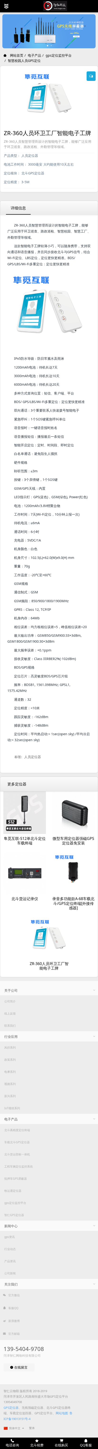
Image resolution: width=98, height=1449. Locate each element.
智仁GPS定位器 (14, 1215)
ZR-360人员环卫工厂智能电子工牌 (49, 966)
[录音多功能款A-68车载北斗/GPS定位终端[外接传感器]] (73, 873)
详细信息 (18, 208)
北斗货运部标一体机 (17, 1154)
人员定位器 (32, 756)
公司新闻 (10, 1273)
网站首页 (16, 55)
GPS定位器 (11, 1407)
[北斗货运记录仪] (24, 873)
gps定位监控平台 (59, 55)
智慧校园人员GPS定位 (24, 60)
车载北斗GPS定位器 (17, 1142)
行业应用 (11, 1036)
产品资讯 (10, 1261)
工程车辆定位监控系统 (18, 1166)
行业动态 (10, 1249)
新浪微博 (14, 1321)
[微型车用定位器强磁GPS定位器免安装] (73, 812)
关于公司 (11, 990)
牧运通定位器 (12, 1191)
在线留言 (20, 1367)
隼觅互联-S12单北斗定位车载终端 (25, 841)
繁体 (32, 1428)
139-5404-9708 (24, 1349)
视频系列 (10, 1084)
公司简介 (10, 1001)
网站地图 (62, 1413)
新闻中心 (11, 1226)
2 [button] (51, 45)
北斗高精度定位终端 (17, 1130)
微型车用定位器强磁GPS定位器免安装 (73, 841)
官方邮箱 (14, 1334)
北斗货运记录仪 (24, 898)
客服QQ (13, 1308)
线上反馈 (10, 1013)
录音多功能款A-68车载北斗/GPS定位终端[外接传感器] (73, 903)
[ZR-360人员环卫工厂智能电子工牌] (49, 938)
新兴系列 (10, 1096)
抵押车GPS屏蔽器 (15, 1179)
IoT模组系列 (12, 1108)
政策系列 (10, 1060)
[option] (49, 31)
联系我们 (10, 1026)
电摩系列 (10, 1072)
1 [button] (47, 45)
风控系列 (10, 1047)
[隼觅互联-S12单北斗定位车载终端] (24, 812)
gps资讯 (9, 1237)
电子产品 (34, 55)
